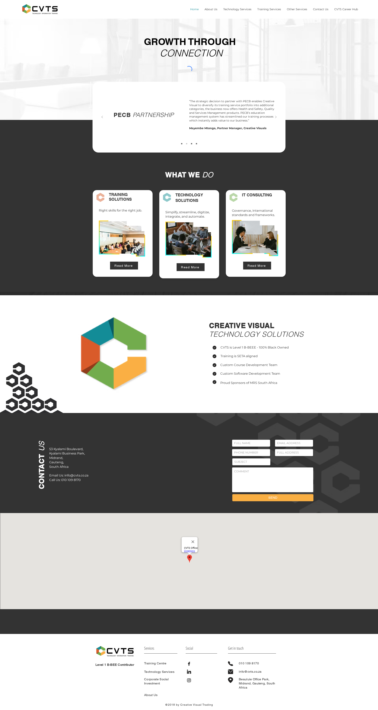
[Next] (276, 117)
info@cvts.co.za (76, 475)
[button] (297, 9)
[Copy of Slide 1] (186, 143)
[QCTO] (196, 143)
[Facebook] (189, 663)
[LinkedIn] (189, 672)
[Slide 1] (181, 143)
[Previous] (102, 117)
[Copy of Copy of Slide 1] (191, 143)
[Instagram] (189, 680)
